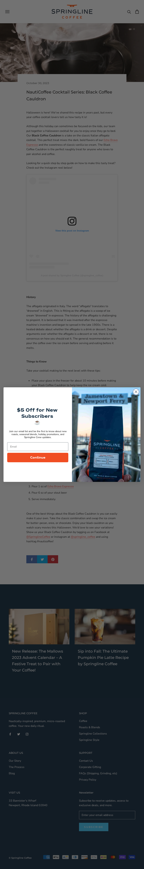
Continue (37, 457)
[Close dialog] (136, 392)
